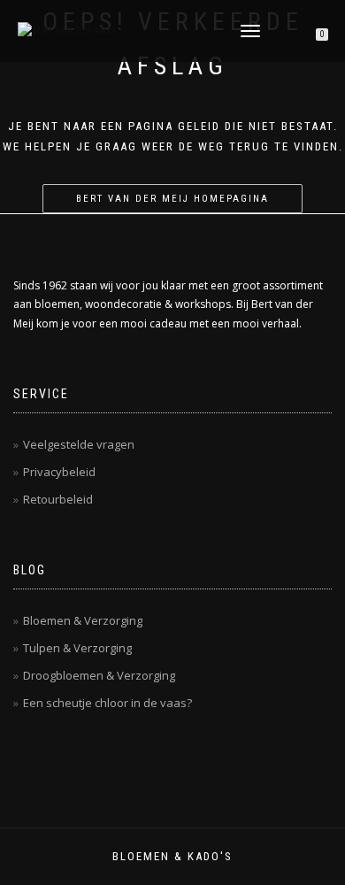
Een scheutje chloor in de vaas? (107, 703)
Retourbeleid (58, 499)
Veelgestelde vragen (78, 444)
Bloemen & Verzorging (82, 620)
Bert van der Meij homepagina (172, 198)
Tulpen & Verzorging (77, 648)
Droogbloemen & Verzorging (99, 675)
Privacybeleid (59, 472)
